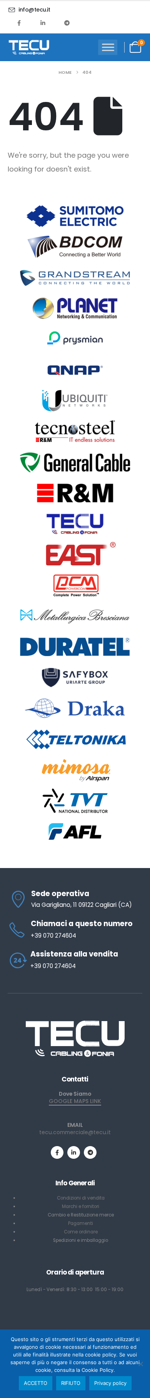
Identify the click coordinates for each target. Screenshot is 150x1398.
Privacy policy (110, 1383)
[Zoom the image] (75, 1023)
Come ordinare (81, 1232)
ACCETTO (35, 1383)
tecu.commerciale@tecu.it (75, 1132)
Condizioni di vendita (81, 1198)
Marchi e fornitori (80, 1206)
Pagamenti (80, 1223)
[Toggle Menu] (108, 47)
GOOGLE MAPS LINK (75, 1101)
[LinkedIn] (43, 22)
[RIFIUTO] (140, 1364)
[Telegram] (67, 22)
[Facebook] (19, 22)
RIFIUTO (70, 1383)
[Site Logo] (29, 47)
